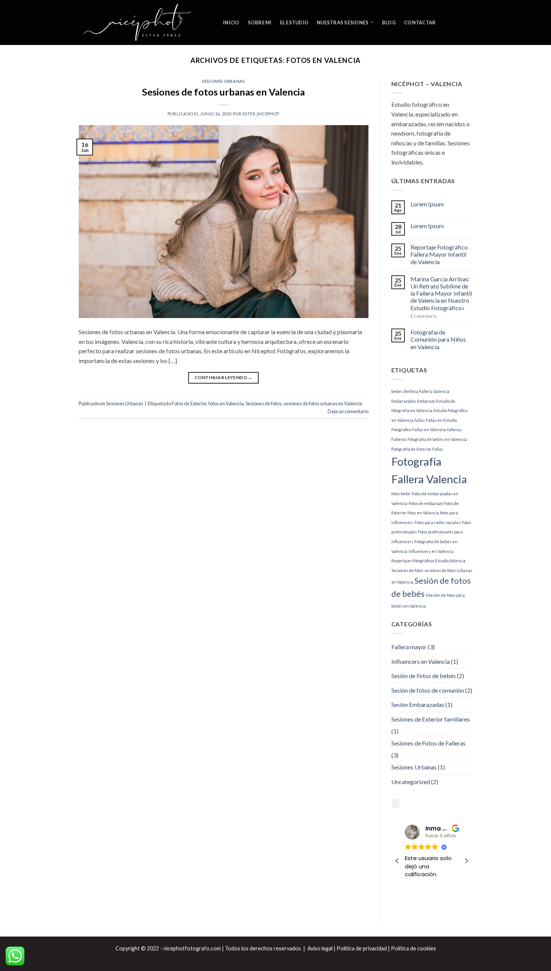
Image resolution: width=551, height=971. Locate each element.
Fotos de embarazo (426, 503)
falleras (454, 429)
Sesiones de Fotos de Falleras (428, 743)
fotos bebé (400, 493)
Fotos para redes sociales (438, 522)
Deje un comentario (348, 411)
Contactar (420, 22)
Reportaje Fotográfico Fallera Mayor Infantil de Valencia (439, 254)
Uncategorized (410, 781)
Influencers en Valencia (431, 551)
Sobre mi (260, 22)
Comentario (423, 316)
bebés (397, 391)
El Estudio (294, 22)
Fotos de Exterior (189, 403)
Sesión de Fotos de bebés (423, 675)
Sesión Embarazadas (417, 704)
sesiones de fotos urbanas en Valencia (322, 403)
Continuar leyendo (224, 377)
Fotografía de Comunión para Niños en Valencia (438, 339)
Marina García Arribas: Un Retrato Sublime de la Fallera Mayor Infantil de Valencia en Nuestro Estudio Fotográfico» (441, 293)
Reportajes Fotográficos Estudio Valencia (428, 560)
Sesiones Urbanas (223, 81)
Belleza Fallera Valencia (426, 391)
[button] (466, 860)
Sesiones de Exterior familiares (430, 719)
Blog (389, 22)
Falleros (398, 439)
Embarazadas (403, 401)
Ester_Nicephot (261, 113)
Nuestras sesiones (342, 22)
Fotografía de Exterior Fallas (417, 449)
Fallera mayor (409, 646)
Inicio (231, 22)
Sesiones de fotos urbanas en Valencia (223, 91)
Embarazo (426, 401)
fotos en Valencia (226, 403)
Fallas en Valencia (429, 429)
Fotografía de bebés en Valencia (437, 439)
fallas (420, 420)
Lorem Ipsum (427, 204)
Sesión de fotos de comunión (427, 690)
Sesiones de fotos (263, 403)
